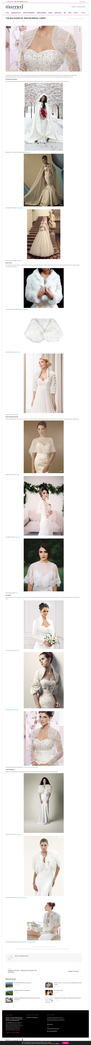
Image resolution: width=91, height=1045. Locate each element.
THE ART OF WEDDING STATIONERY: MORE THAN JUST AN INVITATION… (27, 998)
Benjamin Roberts (14, 709)
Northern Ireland (53, 948)
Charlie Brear (18, 834)
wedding (58, 948)
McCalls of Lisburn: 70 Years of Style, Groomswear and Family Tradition (67, 983)
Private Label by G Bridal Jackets (31, 767)
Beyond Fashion (16, 352)
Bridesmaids (39, 948)
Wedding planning (64, 948)
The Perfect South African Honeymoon (22, 982)
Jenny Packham (22, 897)
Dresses (47, 948)
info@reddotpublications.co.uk (22, 1)
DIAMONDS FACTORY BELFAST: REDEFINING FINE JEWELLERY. (67, 998)
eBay (29, 152)
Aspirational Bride (31, 941)
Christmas (43, 948)
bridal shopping (30, 948)
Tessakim (18, 537)
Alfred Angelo (20, 207)
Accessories (22, 948)
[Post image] (9, 985)
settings (57, 1043)
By (44, 946)
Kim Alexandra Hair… (58, 990)
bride (35, 948)
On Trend (8, 27)
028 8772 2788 (49, 1024)
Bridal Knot (16, 650)
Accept (65, 1043)
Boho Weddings (24, 309)
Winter (69, 948)
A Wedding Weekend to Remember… (22, 990)
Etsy (17, 592)
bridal (26, 948)
